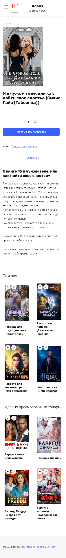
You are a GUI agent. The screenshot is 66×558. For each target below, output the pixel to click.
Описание (33, 157)
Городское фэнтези (24, 146)
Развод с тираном (49, 458)
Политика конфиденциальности (39, 547)
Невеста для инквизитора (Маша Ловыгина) (16, 387)
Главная (7, 23)
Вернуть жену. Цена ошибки (15, 456)
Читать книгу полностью (31, 132)
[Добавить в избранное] (28, 121)
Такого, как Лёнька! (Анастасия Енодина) (45, 329)
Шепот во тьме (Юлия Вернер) (47, 389)
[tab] (33, 157)
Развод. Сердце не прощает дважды (15, 515)
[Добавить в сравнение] (36, 121)
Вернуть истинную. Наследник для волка (47, 513)
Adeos (37, 6)
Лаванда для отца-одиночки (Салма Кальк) (15, 330)
